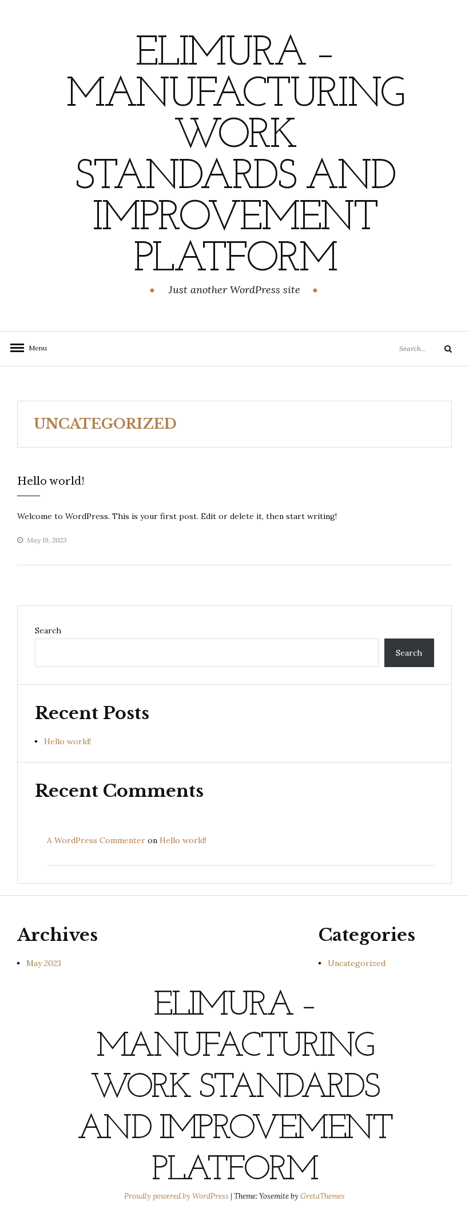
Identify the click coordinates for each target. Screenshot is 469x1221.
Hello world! (51, 481)
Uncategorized (356, 963)
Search (48, 630)
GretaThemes (322, 1196)
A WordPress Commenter (96, 840)
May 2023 (43, 963)
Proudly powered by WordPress (177, 1196)
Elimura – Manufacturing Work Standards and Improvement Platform (234, 157)
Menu (34, 348)
